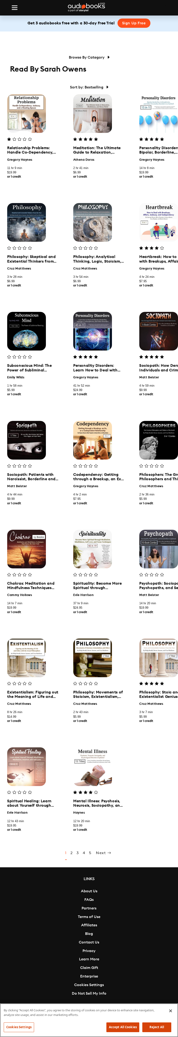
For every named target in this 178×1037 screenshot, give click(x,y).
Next (101, 853)
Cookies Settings (89, 985)
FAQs (89, 900)
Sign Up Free (134, 23)
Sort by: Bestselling (87, 87)
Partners (89, 908)
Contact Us (89, 942)
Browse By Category (87, 57)
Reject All (156, 1027)
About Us (89, 891)
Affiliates (89, 925)
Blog (89, 934)
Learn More (89, 959)
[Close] (170, 1011)
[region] (89, 1020)
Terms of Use (89, 917)
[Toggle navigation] (14, 7)
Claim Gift (89, 968)
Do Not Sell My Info (89, 993)
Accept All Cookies (123, 1027)
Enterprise (89, 976)
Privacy (89, 951)
